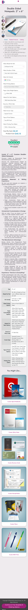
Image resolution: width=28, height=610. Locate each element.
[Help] (13, 77)
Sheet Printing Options (9, 84)
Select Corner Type (8, 111)
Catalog (22, 39)
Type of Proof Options (9, 117)
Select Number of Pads (9, 70)
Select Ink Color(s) (8, 77)
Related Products (13, 39)
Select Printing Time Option (10, 124)
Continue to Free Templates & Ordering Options (14, 606)
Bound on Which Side (9, 104)
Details (6, 39)
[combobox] (14, 66)
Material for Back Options (9, 97)
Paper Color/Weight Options (10, 90)
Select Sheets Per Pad (9, 63)
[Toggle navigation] (24, 2)
